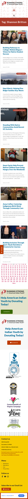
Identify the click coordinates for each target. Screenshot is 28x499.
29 (13, 267)
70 (24, 273)
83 (26, 274)
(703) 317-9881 (4, 447)
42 (15, 269)
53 (13, 271)
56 (19, 271)
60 (1, 273)
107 (5, 279)
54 (15, 271)
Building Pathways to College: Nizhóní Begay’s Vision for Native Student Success (13, 51)
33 (21, 267)
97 (4, 278)
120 (17, 281)
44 (19, 269)
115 (3, 281)
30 (15, 267)
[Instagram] (8, 476)
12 (1, 266)
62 (6, 273)
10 (23, 264)
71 (26, 273)
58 (24, 271)
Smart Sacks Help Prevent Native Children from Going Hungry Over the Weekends (14, 167)
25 (4, 267)
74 (6, 274)
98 (6, 278)
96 (2, 278)
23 (26, 266)
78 (15, 274)
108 (8, 279)
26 (6, 267)
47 (26, 269)
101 (14, 278)
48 (1, 271)
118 (11, 281)
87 (8, 276)
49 (4, 271)
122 (23, 281)
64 (10, 273)
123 (25, 281)
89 (13, 276)
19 (17, 266)
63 (8, 273)
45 (21, 269)
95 (26, 276)
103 (20, 278)
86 (6, 276)
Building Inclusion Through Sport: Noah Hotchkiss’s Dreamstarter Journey (13, 245)
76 (10, 274)
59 (26, 271)
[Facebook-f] (2, 476)
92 (19, 276)
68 (19, 273)
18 (15, 266)
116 (5, 281)
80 (19, 274)
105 (26, 278)
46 (24, 269)
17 (13, 266)
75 (8, 274)
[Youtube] (5, 476)
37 (4, 269)
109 (11, 279)
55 (17, 271)
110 (14, 279)
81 (21, 274)
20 (19, 266)
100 (11, 278)
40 (10, 269)
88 (10, 276)
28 (10, 267)
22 (24, 266)
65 (13, 273)
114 (25, 279)
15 (8, 266)
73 (4, 274)
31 (17, 267)
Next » (14, 283)
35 (26, 267)
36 (1, 269)
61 (4, 273)
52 (10, 271)
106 (3, 279)
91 (17, 276)
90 (15, 276)
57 (21, 271)
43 (17, 269)
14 (6, 266)
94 (24, 276)
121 (20, 281)
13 (4, 266)
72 (1, 274)
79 (17, 274)
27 (8, 267)
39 (8, 269)
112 (20, 279)
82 (24, 274)
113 (23, 279)
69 (21, 273)
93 (21, 276)
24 (1, 267)
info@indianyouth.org (6, 449)
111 (17, 279)
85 (4, 276)
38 (6, 269)
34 (24, 267)
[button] (14, 10)
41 (13, 269)
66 (15, 273)
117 (8, 281)
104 (23, 278)
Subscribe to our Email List (11, 485)
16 (10, 266)
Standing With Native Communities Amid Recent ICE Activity (13, 127)
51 (8, 271)
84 (1, 276)
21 (21, 266)
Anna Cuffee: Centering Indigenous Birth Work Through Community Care (13, 206)
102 (17, 278)
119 (14, 281)
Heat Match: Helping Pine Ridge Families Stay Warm (13, 89)
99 (8, 278)
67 (17, 273)
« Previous (4, 264)
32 (19, 267)
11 (25, 264)
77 (13, 274)
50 (6, 271)
